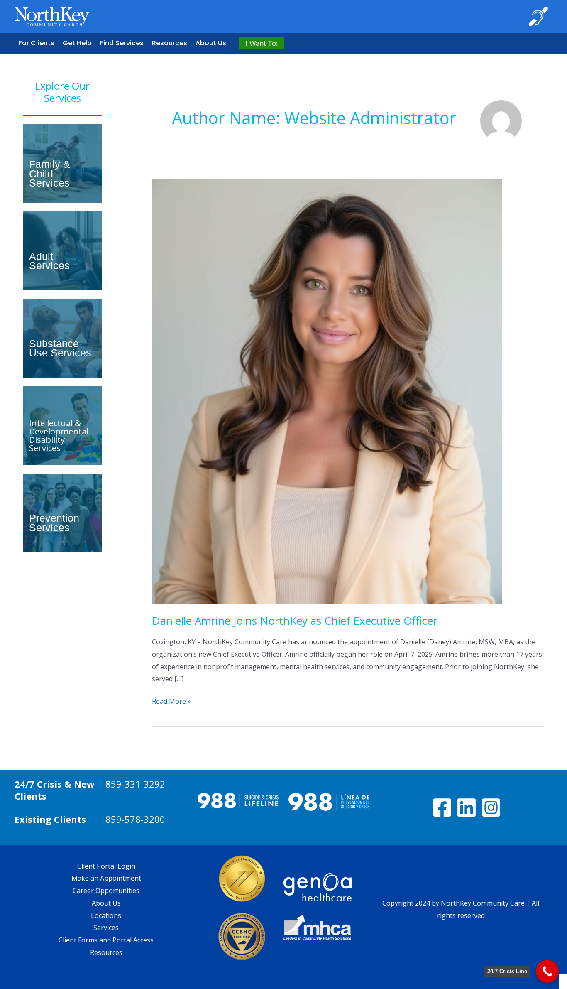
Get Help (77, 43)
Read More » (171, 702)
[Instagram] (491, 807)
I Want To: (261, 43)
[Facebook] (442, 807)
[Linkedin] (466, 807)
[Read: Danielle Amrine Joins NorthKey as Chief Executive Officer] (327, 390)
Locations (106, 915)
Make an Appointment (106, 878)
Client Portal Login (106, 866)
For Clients (36, 43)
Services (106, 927)
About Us (211, 43)
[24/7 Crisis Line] (547, 971)
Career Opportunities (106, 890)
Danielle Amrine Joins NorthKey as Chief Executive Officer (294, 620)
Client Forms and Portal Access (106, 940)
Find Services (122, 43)
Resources (169, 43)
